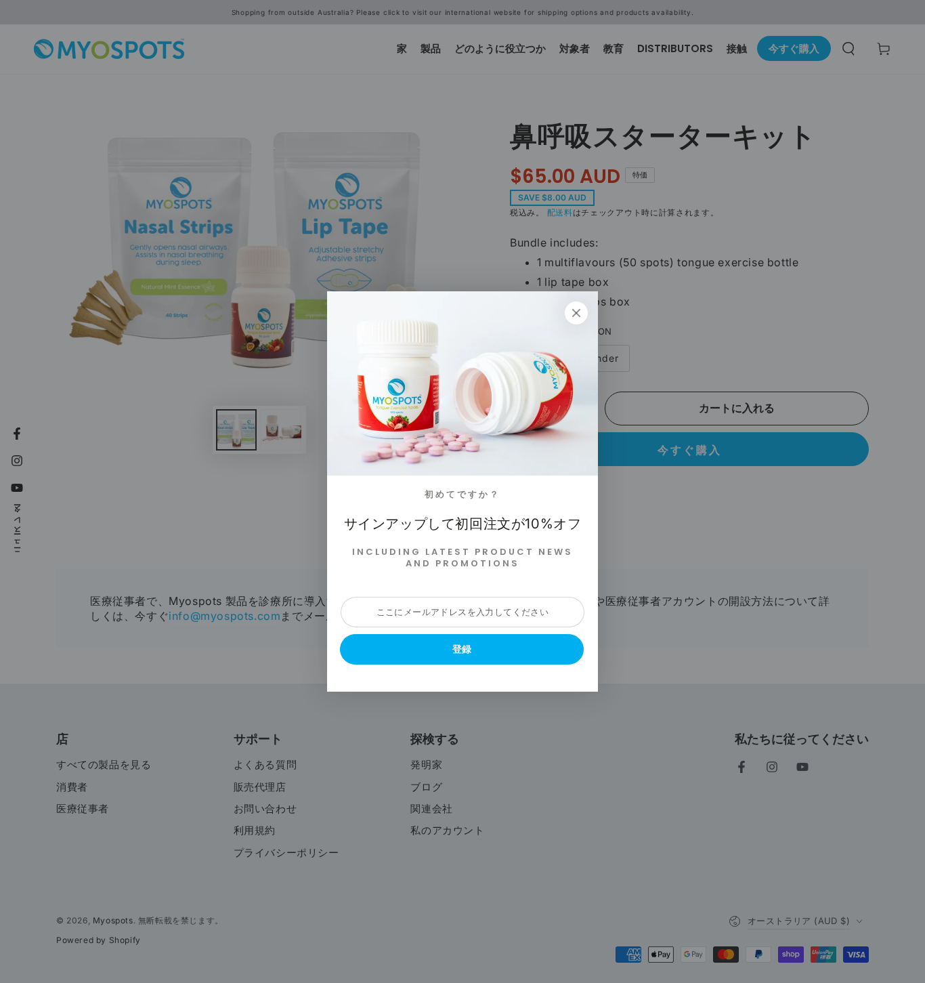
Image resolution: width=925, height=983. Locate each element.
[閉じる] (576, 313)
